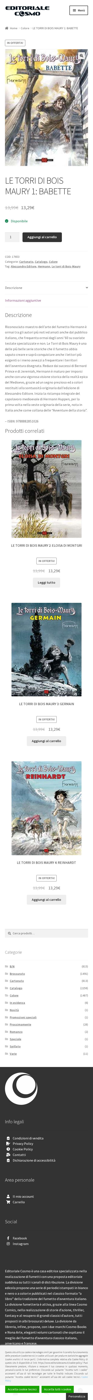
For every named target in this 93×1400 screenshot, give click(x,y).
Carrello (19, 1202)
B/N (12, 966)
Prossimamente (20, 1024)
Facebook (20, 1238)
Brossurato (17, 974)
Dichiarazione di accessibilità (34, 1160)
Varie (13, 1054)
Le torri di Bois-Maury (66, 266)
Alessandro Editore (23, 266)
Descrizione (13, 288)
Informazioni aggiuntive (23, 300)
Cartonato (26, 262)
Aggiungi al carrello (42, 237)
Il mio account (23, 1196)
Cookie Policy (23, 1149)
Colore (25, 28)
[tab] (46, 288)
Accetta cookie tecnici (22, 1389)
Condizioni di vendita (28, 1138)
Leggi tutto (46, 582)
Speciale (15, 1039)
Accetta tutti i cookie (57, 1389)
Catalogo (41, 262)
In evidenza (17, 1003)
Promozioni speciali (23, 1017)
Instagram (21, 1244)
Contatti (19, 1155)
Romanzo (16, 1032)
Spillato (15, 1046)
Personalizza (77, 1396)
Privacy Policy (23, 1143)
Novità (14, 1010)
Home (14, 28)
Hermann (44, 266)
